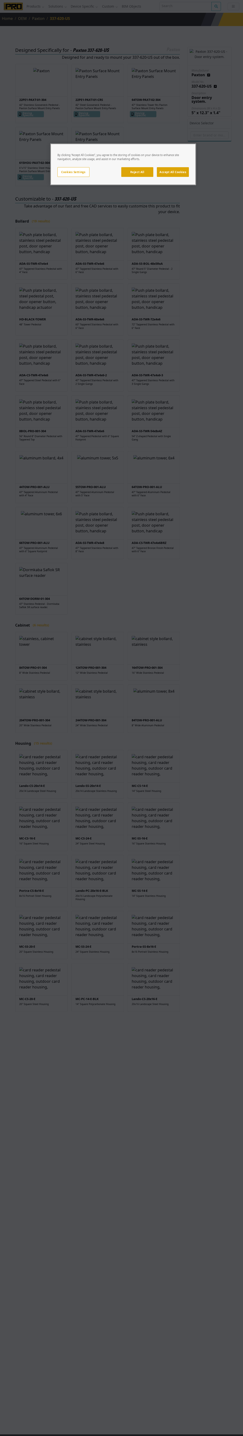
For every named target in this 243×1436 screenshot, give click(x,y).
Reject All (137, 172)
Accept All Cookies (172, 172)
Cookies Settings (73, 172)
